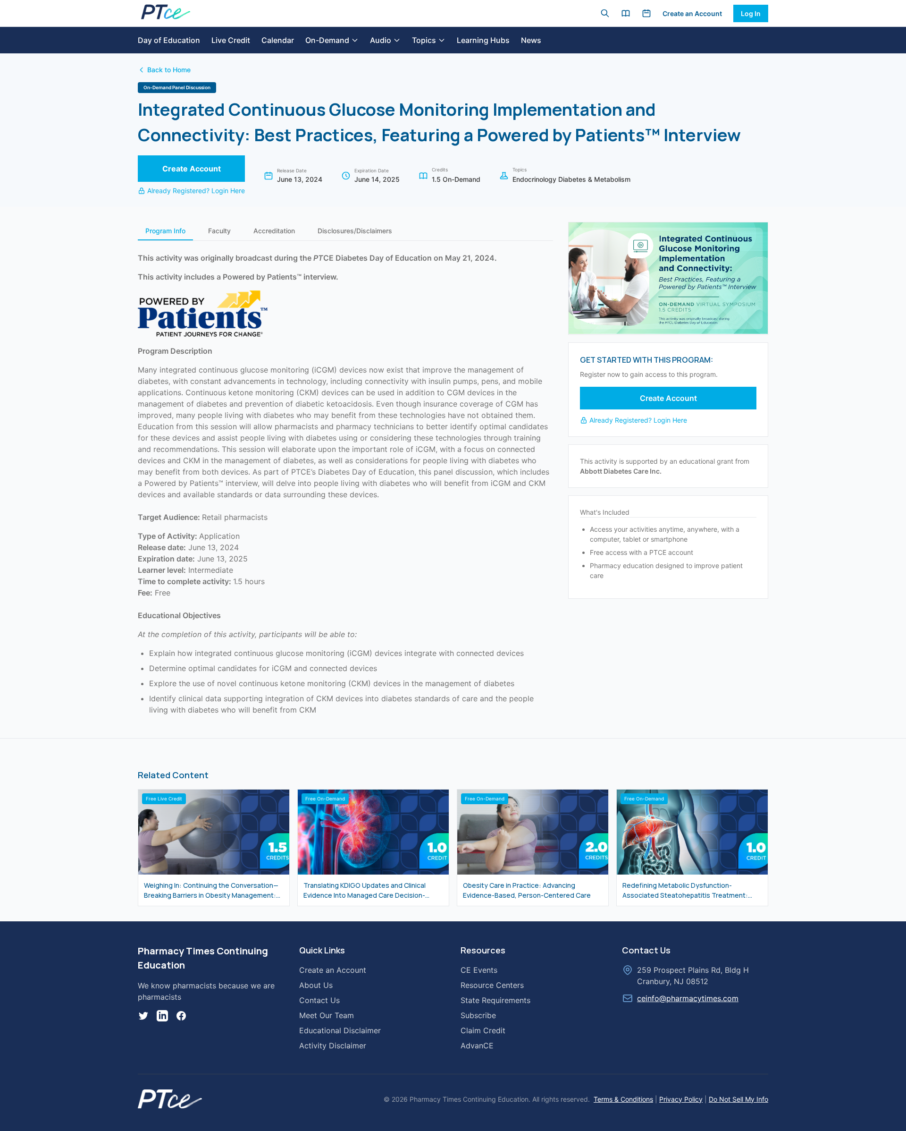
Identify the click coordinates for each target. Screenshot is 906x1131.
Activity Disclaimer (332, 1045)
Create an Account (692, 13)
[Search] (605, 13)
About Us (316, 985)
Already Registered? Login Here (196, 191)
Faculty (219, 231)
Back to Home (169, 70)
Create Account (191, 168)
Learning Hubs (483, 40)
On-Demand (327, 40)
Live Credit (230, 40)
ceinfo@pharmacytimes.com (687, 998)
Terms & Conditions (623, 1099)
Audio (380, 40)
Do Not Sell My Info (738, 1099)
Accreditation (274, 231)
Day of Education (169, 40)
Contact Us (319, 1000)
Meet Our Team (326, 1015)
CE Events (479, 970)
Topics (424, 40)
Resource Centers (492, 985)
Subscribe (478, 1015)
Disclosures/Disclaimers (355, 231)
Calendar (277, 40)
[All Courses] (625, 13)
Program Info (165, 231)
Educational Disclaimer (340, 1030)
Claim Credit (483, 1030)
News (531, 40)
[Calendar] (646, 13)
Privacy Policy (681, 1099)
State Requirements (495, 1000)
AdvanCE (477, 1045)
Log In (751, 13)
